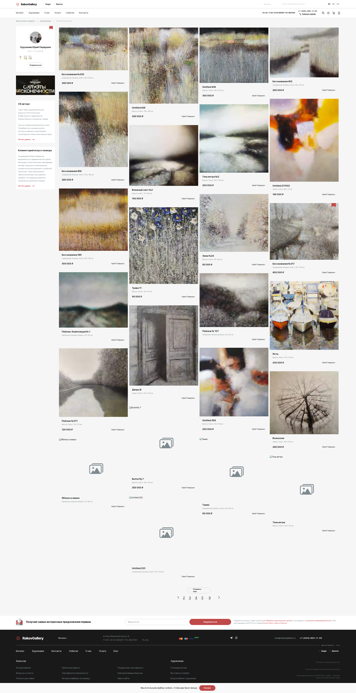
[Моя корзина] (334, 12)
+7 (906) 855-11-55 (307, 11)
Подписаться (35, 65)
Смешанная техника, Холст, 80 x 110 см (288, 85)
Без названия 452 (282, 81)
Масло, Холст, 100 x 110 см (283, 526)
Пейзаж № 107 (210, 331)
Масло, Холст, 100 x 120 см (213, 90)
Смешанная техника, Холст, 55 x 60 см (217, 508)
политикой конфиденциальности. (319, 621)
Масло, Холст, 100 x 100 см (213, 180)
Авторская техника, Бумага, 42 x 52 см (77, 335)
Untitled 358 (209, 420)
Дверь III (136, 389)
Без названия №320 (73, 74)
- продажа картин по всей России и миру (328, 677)
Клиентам (21, 661)
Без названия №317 (284, 263)
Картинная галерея (25, 21)
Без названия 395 (72, 255)
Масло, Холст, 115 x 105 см (142, 111)
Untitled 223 (138, 568)
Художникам (177, 661)
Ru (329, 4)
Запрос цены (68, 323)
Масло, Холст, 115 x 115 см (142, 483)
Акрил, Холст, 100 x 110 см (283, 442)
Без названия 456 (72, 171)
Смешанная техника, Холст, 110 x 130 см (289, 267)
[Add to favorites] (69, 66)
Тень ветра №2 (210, 176)
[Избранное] (328, 12)
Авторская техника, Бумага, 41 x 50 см (77, 502)
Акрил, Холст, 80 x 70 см (282, 189)
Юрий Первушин (117, 83)
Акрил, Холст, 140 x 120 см (142, 393)
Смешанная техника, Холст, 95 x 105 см (77, 258)
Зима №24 (208, 256)
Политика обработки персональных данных (322, 669)
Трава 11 (136, 288)
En (333, 4)
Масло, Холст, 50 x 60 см (212, 259)
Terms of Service (280, 623)
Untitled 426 (138, 107)
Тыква (205, 505)
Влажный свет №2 (142, 190)
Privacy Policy (268, 623)
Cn (338, 4)
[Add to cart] (63, 66)
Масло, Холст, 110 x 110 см (212, 424)
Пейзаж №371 (70, 421)
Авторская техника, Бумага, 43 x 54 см (217, 335)
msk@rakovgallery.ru (285, 638)
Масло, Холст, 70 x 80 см (142, 193)
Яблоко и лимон (71, 498)
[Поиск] (323, 12)
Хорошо (207, 688)
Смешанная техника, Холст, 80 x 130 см (77, 78)
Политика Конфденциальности (328, 662)
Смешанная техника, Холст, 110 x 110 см (148, 572)
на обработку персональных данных (278, 621)
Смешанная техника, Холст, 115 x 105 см (78, 175)
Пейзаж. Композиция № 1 (76, 331)
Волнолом (278, 438)
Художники (45, 21)
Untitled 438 (209, 87)
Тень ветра (279, 522)
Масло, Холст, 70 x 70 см (72, 424)
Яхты (275, 354)
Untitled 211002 (281, 185)
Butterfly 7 (138, 479)
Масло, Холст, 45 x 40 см (142, 292)
